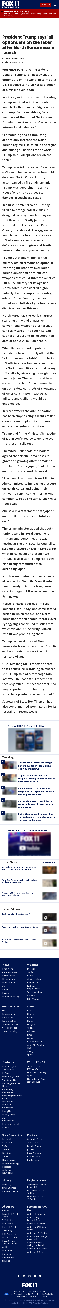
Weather (32, 964)
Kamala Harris (33, 1156)
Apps (29, 1075)
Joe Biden (31, 1149)
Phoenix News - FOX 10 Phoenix (36, 1191)
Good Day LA (10, 1006)
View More (49, 862)
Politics (5, 993)
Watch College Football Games (34, 1219)
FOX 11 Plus (7, 1250)
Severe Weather (34, 992)
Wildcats (31, 1031)
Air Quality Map (34, 979)
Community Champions (7, 1090)
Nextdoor (6, 1153)
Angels (30, 1027)
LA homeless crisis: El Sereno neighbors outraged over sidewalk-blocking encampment (37, 791)
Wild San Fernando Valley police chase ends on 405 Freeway (19, 881)
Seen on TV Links (10, 1024)
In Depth (6, 1073)
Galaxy (30, 1051)
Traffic (30, 972)
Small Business (9, 1187)
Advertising (7, 1230)
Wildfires (31, 995)
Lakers (30, 1017)
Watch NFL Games (36, 1214)
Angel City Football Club (36, 1046)
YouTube (6, 1149)
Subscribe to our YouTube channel (27, 830)
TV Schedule (8, 1220)
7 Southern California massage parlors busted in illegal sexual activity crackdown (35, 765)
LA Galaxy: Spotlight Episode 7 (16, 914)
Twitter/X (6, 1156)
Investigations (8, 1114)
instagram (29, 1276)
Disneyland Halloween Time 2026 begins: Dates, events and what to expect (20, 868)
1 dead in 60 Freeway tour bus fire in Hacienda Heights (18, 894)
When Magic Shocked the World (12, 1097)
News (22, 58)
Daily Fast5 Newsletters (7, 1171)
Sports (31, 1006)
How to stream (9, 1160)
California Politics (35, 1139)
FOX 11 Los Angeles (10, 58)
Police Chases (8, 975)
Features (8, 1062)
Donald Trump (34, 1146)
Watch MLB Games (36, 1223)
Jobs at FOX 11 (9, 1227)
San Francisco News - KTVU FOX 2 (37, 1185)
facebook (18, 1276)
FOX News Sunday (10, 996)
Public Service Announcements (9, 1242)
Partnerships (8, 1257)
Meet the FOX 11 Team (10, 1215)
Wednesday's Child (10, 1076)
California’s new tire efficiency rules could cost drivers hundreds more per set (36, 804)
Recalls (5, 989)
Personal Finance (10, 1191)
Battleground (33, 1160)
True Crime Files (9, 1080)
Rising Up (6, 1111)
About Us (8, 1206)
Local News (9, 862)
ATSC (4, 1247)
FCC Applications (10, 1237)
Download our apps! (11, 1163)
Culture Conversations (9, 1119)
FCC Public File (9, 1234)
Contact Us (7, 1253)
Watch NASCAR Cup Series (36, 1228)
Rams (30, 1010)
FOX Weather (33, 999)
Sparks (30, 1054)
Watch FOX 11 (36, 1062)
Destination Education (7, 1103)
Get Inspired (7, 1107)
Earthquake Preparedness (33, 987)
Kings (29, 1034)
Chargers (31, 1014)
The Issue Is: (8, 1069)
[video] (49, 917)
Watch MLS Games (36, 1252)
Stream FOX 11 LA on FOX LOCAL (26, 726)
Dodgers (31, 1024)
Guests (5, 1010)
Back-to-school (9, 1021)
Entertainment (8, 982)
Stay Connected (12, 1135)
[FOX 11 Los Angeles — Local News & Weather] (10, 4)
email (40, 1276)
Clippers (31, 1021)
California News (9, 972)
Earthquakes (33, 982)
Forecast (31, 968)
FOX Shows (7, 1223)
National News (9, 979)
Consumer (7, 986)
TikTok (5, 1146)
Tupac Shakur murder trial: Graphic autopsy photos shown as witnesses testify (36, 778)
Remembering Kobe (11, 1124)
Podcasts (6, 1166)
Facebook (6, 1139)
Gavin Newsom (34, 1153)
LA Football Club (34, 1041)
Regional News (36, 1180)
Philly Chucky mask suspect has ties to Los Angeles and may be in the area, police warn (36, 817)
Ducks (30, 1038)
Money (6, 1180)
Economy (6, 1184)
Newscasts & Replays (37, 1072)
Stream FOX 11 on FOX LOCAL (35, 1067)
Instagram (7, 1142)
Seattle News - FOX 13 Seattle (36, 1197)
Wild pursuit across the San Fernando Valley (19, 940)
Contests (6, 1210)
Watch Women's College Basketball (35, 1244)
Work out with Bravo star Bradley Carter (20, 927)
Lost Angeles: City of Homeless (11, 1084)
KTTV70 (6, 1127)
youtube (35, 1276)
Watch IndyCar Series (37, 1233)
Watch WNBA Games (37, 1248)
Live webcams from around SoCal (36, 1080)
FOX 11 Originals (10, 1066)
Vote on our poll (9, 1027)
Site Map (6, 1260)
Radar (30, 975)
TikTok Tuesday (9, 1031)
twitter (24, 1276)
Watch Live (45, 5)
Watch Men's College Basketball (37, 1238)
